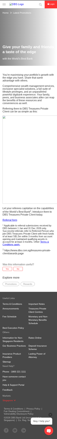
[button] (15, 400)
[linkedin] (23, 430)
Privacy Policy (33, 408)
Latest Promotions (22, 12)
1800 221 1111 (18, 371)
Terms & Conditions (13, 408)
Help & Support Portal (13, 385)
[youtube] (15, 430)
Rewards (27, 284)
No (18, 269)
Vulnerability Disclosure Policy (18, 414)
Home (6, 12)
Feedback (8, 390)
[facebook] (6, 430)
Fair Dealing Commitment (16, 411)
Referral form (10, 220)
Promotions (11, 284)
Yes (7, 269)
